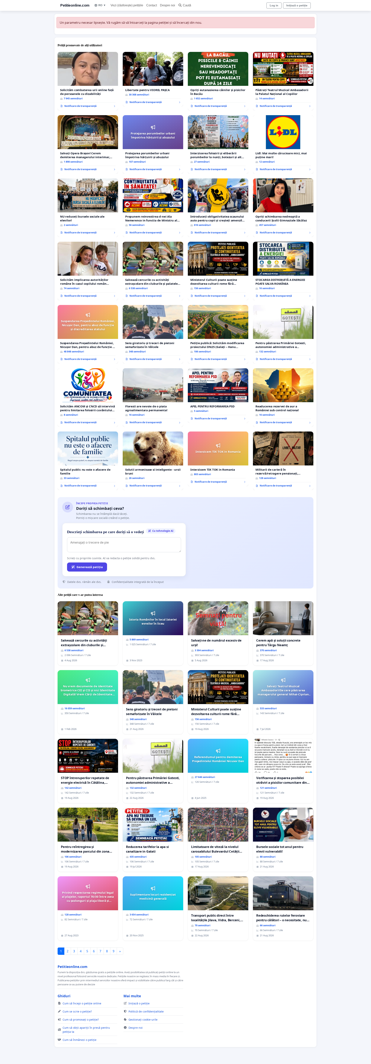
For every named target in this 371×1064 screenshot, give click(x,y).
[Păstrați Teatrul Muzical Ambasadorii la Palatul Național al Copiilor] (283, 81)
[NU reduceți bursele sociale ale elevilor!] (88, 207)
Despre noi (167, 5)
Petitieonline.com (74, 5)
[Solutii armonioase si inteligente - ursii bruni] (153, 461)
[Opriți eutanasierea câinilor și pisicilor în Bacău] (218, 81)
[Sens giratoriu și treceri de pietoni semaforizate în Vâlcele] (153, 334)
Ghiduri (64, 996)
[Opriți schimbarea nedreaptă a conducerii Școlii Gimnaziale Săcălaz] (283, 207)
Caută (187, 5)
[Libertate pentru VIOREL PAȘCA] (153, 79)
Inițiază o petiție (296, 5)
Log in (274, 5)
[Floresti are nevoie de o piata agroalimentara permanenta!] (153, 397)
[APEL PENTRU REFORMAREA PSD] (218, 395)
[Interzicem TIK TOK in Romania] (218, 459)
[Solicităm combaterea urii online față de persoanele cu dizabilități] (88, 81)
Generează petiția (90, 567)
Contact (151, 5)
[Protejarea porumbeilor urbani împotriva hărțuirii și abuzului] (153, 144)
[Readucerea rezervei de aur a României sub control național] (283, 397)
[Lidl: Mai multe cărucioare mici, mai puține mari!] (283, 144)
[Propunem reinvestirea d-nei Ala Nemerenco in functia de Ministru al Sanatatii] (153, 207)
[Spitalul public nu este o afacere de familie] (88, 461)
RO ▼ (102, 5)
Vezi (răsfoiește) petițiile (127, 5)
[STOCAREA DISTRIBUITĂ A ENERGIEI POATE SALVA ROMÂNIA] (283, 271)
